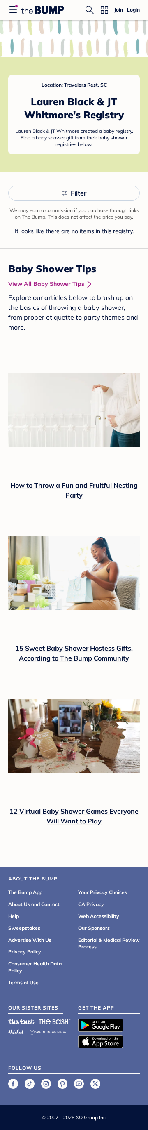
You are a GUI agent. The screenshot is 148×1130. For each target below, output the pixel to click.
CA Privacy (91, 904)
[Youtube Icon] (79, 1084)
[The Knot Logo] (21, 1021)
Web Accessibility (98, 916)
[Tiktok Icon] (30, 1084)
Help (13, 916)
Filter (78, 193)
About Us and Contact (34, 904)
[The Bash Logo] (55, 1021)
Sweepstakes (24, 928)
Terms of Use (23, 982)
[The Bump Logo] (42, 10)
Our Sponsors (94, 928)
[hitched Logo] (16, 1031)
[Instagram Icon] (46, 1084)
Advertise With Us (29, 940)
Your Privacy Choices (102, 892)
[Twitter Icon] (95, 1084)
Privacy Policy (24, 951)
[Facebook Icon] (13, 1084)
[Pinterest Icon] (62, 1084)
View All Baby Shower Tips (46, 284)
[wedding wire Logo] (48, 1031)
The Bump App (25, 892)
